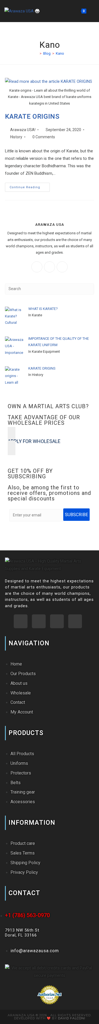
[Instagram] (49, 266)
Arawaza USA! (22, 130)
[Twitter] (75, 621)
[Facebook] (36, 266)
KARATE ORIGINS (32, 116)
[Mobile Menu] (91, 11)
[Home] (36, 53)
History (16, 137)
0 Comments (43, 137)
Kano (60, 53)
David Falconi (71, 1018)
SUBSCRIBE (76, 514)
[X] (62, 266)
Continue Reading (30, 186)
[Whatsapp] (21, 621)
